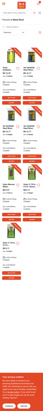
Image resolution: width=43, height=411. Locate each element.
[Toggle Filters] (40, 32)
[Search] (34, 13)
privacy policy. (14, 392)
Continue (9, 406)
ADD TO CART (11, 97)
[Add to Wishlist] (18, 68)
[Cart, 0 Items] (38, 4)
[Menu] (3, 3)
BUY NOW (11, 102)
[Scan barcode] (40, 13)
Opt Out (24, 406)
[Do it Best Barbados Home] (21, 5)
